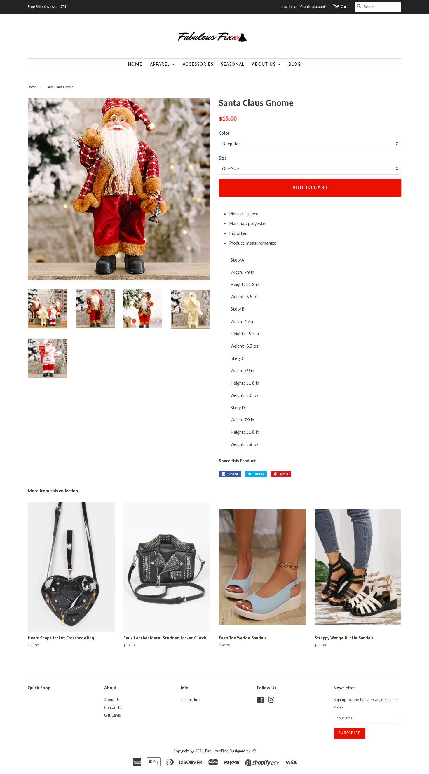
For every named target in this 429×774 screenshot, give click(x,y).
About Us (264, 64)
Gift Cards (112, 715)
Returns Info (191, 699)
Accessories (198, 64)
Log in (287, 7)
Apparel (161, 64)
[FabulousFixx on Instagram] (271, 701)
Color (224, 133)
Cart (344, 7)
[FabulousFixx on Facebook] (260, 701)
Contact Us (113, 707)
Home (135, 64)
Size (223, 158)
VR (254, 751)
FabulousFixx (216, 751)
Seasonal (233, 64)
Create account (312, 7)
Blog (294, 64)
